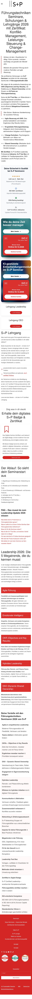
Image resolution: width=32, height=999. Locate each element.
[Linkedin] (6, 952)
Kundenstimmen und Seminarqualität (16, 939)
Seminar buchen (16, 252)
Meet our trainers (16, 936)
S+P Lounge (16, 934)
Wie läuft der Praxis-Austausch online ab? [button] (13, 539)
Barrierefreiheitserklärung (7, 989)
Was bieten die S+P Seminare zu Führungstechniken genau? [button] (11, 521)
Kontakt (16, 948)
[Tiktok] (13, 952)
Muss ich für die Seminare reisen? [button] (11, 529)
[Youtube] (8, 952)
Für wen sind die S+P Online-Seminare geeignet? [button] (16, 536)
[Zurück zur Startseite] (16, 4)
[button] (2, 4)
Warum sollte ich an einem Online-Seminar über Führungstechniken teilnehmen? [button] (15, 525)
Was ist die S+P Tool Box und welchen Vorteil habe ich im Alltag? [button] (14, 532)
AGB (19, 986)
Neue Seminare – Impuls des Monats (16, 922)
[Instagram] (11, 952)
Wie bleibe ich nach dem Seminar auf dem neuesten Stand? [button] (13, 542)
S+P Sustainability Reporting (8, 986)
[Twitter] (4, 952)
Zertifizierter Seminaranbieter (16, 925)
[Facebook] (2, 952)
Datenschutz (26, 986)
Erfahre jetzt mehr (16, 457)
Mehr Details (15, 231)
